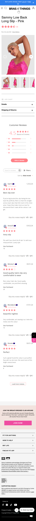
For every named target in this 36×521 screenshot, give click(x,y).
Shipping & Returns (9, 110)
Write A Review (19, 160)
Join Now (18, 423)
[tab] (18, 104)
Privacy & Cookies (6, 510)
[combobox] (25, 176)
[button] (31, 57)
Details (4, 104)
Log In (24, 2)
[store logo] (19, 9)
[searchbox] (10, 170)
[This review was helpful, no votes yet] (27, 217)
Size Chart (8, 99)
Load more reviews (18, 384)
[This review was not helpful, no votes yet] (31, 217)
